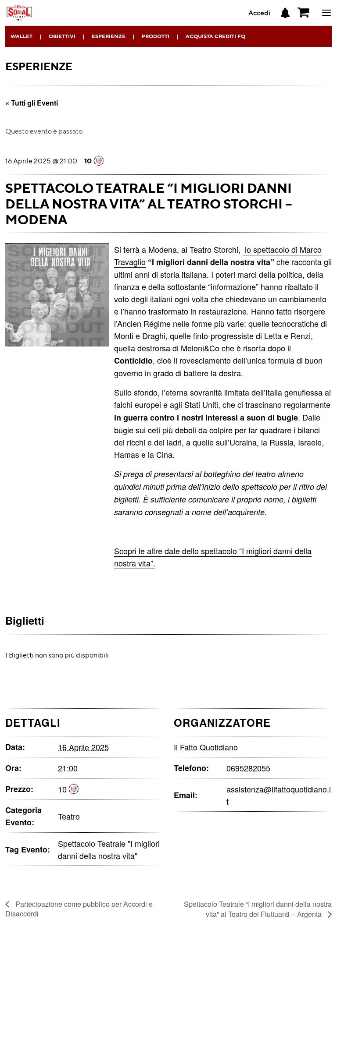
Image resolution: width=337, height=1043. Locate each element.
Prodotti (155, 36)
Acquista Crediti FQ (215, 36)
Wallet (21, 36)
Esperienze (108, 36)
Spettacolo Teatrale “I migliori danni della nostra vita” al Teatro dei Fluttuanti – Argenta (258, 909)
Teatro (69, 816)
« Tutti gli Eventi (31, 103)
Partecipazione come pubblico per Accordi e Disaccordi (79, 909)
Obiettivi (62, 36)
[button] (304, 13)
